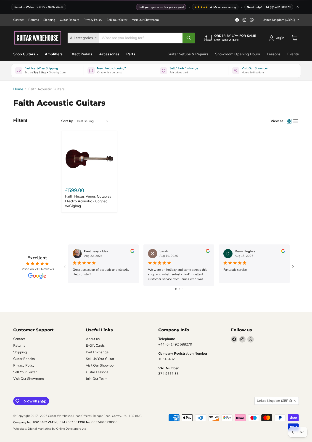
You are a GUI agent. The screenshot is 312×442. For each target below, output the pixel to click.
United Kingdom (279, 20)
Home (18, 89)
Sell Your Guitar (117, 20)
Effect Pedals (80, 54)
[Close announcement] (297, 7)
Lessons (273, 54)
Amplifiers (54, 54)
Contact (18, 20)
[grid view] (289, 121)
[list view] (295, 121)
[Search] (188, 38)
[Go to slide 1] (176, 289)
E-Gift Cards (95, 345)
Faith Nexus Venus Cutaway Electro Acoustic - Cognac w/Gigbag (88, 201)
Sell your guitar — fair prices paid (161, 7)
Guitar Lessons (97, 372)
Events (293, 54)
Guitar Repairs (69, 20)
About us (93, 339)
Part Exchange (97, 352)
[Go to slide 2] (179, 288)
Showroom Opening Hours (237, 54)
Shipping (49, 20)
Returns (33, 20)
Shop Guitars (24, 54)
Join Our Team (97, 378)
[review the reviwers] (132, 252)
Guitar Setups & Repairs (187, 54)
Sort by (67, 121)
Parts (130, 54)
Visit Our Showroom (145, 20)
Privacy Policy (93, 20)
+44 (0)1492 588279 (277, 7)
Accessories (109, 54)
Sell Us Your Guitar (100, 358)
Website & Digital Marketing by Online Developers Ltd (49, 429)
